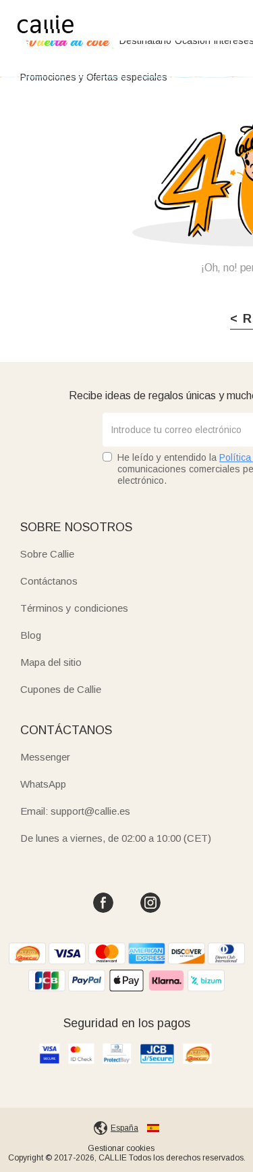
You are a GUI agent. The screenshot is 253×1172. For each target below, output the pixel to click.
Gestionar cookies (121, 1148)
